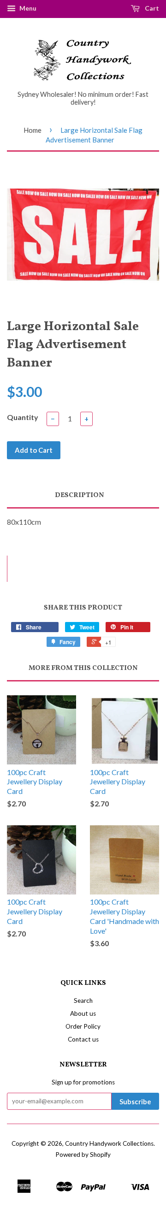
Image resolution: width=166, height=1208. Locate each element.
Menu (27, 8)
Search (83, 1000)
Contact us (83, 1039)
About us (83, 1013)
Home (33, 130)
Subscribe (135, 1101)
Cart (151, 8)
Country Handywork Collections (109, 1143)
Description (79, 495)
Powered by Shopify (83, 1154)
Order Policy (83, 1026)
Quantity (22, 417)
